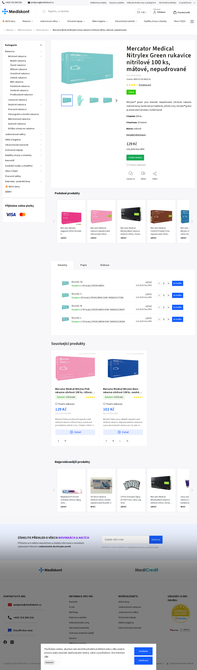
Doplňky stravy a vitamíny (18, 155)
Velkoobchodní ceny (79, 622)
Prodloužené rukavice (21, 94)
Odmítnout (143, 660)
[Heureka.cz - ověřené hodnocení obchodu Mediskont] (181, 614)
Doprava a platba (116, 2)
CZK (143, 12)
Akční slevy (124, 601)
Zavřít (186, 183)
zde (46, 656)
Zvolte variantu (135, 157)
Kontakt (73, 601)
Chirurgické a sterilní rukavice (23, 114)
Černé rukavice (18, 65)
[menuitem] (10, 21)
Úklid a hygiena (13, 139)
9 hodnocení (145, 85)
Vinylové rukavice (17, 104)
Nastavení (49, 662)
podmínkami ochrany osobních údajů (143, 547)
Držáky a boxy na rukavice (21, 128)
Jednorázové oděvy (15, 134)
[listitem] (71, 221)
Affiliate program (77, 643)
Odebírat (155, 539)
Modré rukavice (18, 60)
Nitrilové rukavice (17, 56)
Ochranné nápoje (14, 150)
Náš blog (73, 612)
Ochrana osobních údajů (81, 633)
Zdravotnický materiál (16, 144)
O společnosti (185, 2)
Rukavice (10, 51)
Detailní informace (136, 134)
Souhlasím (143, 651)
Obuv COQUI (11, 171)
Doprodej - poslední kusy (17, 181)
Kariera (73, 638)
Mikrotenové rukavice (19, 119)
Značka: (138, 79)
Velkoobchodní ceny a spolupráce (141, 2)
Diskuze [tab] (104, 265)
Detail (77, 432)
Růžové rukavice (18, 69)
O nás (72, 607)
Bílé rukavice (16, 81)
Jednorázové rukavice (129, 607)
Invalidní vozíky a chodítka (18, 165)
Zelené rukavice (18, 77)
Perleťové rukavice (20, 86)
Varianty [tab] (62, 265)
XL (127, 440)
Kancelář (9, 160)
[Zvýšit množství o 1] (168, 283)
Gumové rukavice (17, 123)
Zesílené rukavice (19, 90)
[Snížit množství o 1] (159, 283)
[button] (54, 221)
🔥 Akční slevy (12, 186)
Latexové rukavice (17, 99)
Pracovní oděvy (13, 176)
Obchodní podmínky (167, 2)
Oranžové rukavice (20, 73)
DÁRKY (8, 191)
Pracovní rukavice (17, 109)
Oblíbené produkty (98, 2)
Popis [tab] (83, 265)
